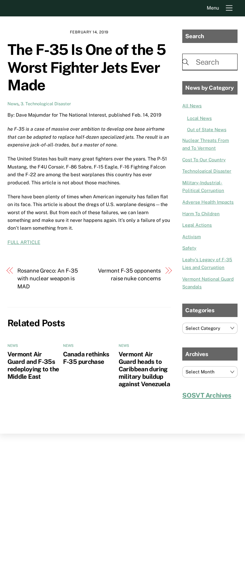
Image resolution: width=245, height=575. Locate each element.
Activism (191, 236)
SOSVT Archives (206, 395)
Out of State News (206, 129)
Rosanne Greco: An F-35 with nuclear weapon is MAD (47, 279)
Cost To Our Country (204, 159)
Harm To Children (201, 213)
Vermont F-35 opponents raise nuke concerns (129, 275)
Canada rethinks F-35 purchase (86, 357)
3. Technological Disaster (46, 103)
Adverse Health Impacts (208, 202)
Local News (199, 118)
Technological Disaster (206, 171)
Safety (189, 248)
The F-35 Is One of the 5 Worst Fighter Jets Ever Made (86, 67)
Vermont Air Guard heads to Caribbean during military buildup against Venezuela (144, 369)
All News (192, 105)
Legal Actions (197, 225)
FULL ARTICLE (23, 242)
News (13, 103)
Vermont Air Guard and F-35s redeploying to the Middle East (33, 365)
